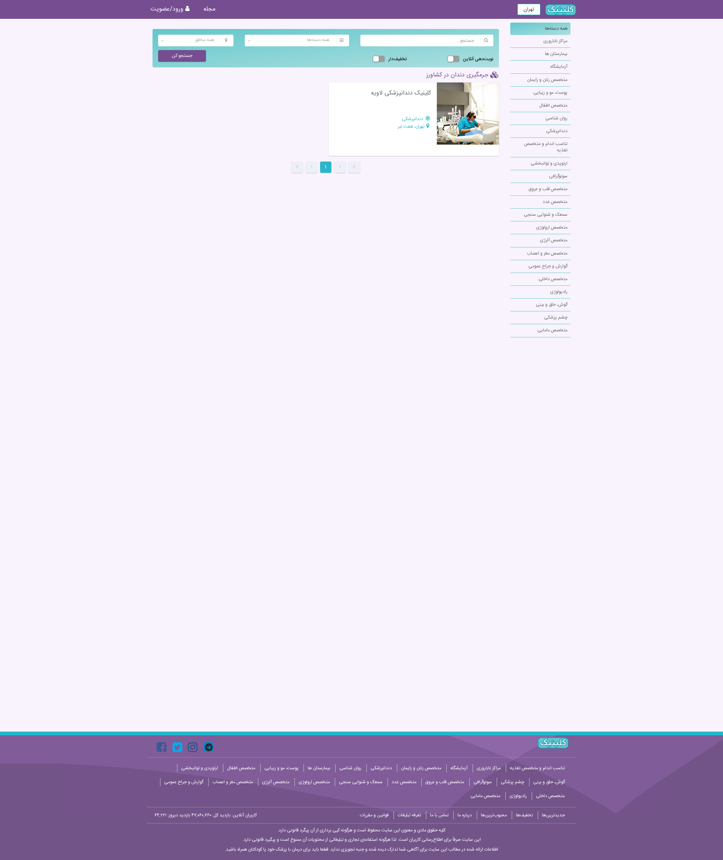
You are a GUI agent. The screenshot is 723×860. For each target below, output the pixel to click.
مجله (209, 9)
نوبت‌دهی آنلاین (478, 59)
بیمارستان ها (556, 54)
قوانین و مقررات (374, 815)
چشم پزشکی (555, 317)
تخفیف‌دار (398, 59)
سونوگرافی (558, 176)
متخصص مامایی (552, 330)
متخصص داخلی (552, 279)
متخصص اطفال (553, 105)
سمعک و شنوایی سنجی (545, 214)
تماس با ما (439, 815)
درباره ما (465, 815)
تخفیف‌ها (524, 815)
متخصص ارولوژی (551, 227)
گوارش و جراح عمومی (547, 266)
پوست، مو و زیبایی (550, 92)
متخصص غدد (555, 202)
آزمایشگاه (558, 66)
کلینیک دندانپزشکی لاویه (401, 93)
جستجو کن (182, 55)
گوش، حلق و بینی (551, 304)
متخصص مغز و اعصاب (547, 253)
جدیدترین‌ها (553, 815)
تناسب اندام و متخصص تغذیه (545, 147)
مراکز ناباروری (555, 41)
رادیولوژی (558, 292)
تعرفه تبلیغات (409, 815)
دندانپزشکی (556, 131)
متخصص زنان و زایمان (547, 80)
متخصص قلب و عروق (548, 189)
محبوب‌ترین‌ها (494, 815)
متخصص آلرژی (553, 240)
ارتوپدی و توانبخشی (549, 163)
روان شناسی (556, 118)
